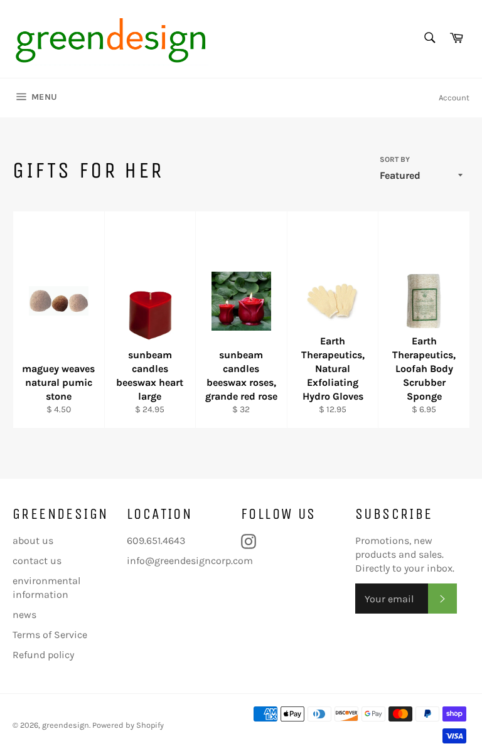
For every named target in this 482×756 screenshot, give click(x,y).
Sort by (395, 159)
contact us (37, 561)
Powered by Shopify (128, 725)
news (24, 614)
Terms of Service (50, 635)
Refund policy (43, 655)
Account (454, 97)
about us (33, 540)
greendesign (65, 725)
